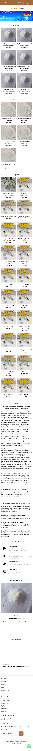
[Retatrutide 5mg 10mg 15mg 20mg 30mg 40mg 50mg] (24, 207)
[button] (14, 19)
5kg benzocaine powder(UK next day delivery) (24, 67)
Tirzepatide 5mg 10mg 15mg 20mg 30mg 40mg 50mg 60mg (8, 239)
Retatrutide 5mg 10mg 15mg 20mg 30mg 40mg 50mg (24, 217)
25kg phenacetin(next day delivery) (8, 165)
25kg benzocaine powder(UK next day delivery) (24, 90)
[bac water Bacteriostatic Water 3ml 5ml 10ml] (8, 184)
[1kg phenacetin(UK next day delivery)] (24, 109)
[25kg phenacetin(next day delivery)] (8, 155)
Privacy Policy (5, 690)
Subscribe (4, 723)
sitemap (3, 693)
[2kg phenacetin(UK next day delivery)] (8, 132)
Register (4, 711)
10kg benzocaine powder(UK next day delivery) (8, 90)
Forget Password (6, 703)
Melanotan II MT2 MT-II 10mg (8, 216)
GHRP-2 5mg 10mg (8, 349)
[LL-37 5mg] (24, 362)
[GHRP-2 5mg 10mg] (8, 340)
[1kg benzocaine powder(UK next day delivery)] (24, 35)
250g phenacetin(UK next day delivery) (8, 119)
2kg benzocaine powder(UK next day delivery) (8, 67)
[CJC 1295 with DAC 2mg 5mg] (8, 252)
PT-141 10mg (24, 305)
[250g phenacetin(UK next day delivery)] (8, 109)
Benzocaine (16, 25)
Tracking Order (5, 700)
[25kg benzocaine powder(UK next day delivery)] (24, 80)
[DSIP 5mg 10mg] (8, 275)
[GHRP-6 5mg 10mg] (8, 317)
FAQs (2, 687)
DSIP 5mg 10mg (9, 284)
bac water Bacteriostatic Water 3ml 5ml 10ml (8, 194)
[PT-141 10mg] (24, 296)
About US (4, 682)
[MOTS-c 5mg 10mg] (24, 385)
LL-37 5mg (24, 372)
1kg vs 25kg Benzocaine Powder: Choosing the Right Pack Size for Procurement (16, 666)
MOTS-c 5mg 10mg (24, 394)
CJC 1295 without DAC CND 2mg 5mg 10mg (24, 194)
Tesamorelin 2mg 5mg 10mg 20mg (24, 262)
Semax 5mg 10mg (24, 284)
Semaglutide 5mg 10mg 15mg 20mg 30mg (24, 327)
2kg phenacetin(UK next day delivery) (8, 142)
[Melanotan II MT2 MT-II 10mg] (8, 207)
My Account (4, 708)
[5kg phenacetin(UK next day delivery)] (24, 132)
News (3, 684)
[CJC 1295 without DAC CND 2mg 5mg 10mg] (24, 184)
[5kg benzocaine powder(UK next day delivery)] (24, 57)
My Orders (4, 706)
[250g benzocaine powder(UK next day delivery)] (8, 35)
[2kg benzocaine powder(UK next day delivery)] (8, 57)
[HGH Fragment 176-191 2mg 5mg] (24, 340)
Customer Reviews (16, 580)
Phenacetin (16, 100)
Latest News (16, 640)
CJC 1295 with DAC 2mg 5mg (9, 262)
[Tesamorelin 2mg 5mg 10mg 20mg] (24, 252)
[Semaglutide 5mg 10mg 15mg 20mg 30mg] (24, 317)
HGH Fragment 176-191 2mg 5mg (24, 350)
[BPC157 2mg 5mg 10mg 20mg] (24, 230)
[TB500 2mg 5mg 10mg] (8, 296)
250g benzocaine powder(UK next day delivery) (8, 44)
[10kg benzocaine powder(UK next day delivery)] (8, 80)
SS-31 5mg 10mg (8, 394)
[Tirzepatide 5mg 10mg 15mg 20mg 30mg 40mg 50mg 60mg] (8, 230)
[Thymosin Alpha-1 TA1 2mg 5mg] (8, 362)
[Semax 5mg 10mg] (24, 275)
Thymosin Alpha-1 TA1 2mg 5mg (8, 372)
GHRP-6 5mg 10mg (8, 326)
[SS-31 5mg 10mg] (8, 385)
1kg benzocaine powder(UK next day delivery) (24, 44)
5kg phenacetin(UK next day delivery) (24, 142)
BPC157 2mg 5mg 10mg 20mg (24, 239)
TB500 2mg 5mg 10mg (8, 305)
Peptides (16, 175)
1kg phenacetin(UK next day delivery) (24, 119)
